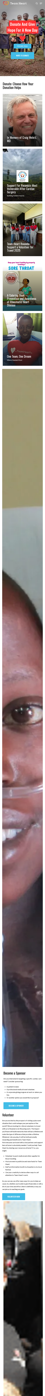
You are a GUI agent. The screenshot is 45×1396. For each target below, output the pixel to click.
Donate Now (22, 46)
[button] (41, 3)
